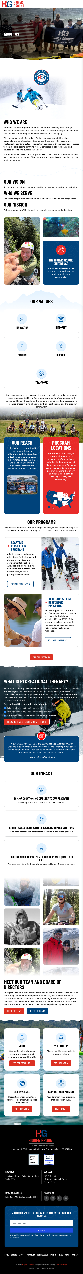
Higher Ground (28, 1264)
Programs (31, 1255)
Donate (14, 1255)
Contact (75, 1255)
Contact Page (49, 1182)
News (61, 1255)
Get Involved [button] (60, 1063)
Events (53, 1255)
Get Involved (42, 1255)
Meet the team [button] (14, 1011)
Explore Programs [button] (20, 584)
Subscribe (41, 1230)
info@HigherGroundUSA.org (56, 1179)
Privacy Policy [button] (38, 1235)
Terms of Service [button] (48, 1268)
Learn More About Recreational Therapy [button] (26, 721)
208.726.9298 (50, 1176)
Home (7, 1255)
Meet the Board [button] (37, 1011)
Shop (67, 1255)
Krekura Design (61, 1264)
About (21, 1255)
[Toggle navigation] (79, 4)
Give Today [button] (60, 1109)
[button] (46, 1198)
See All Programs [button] (41, 657)
